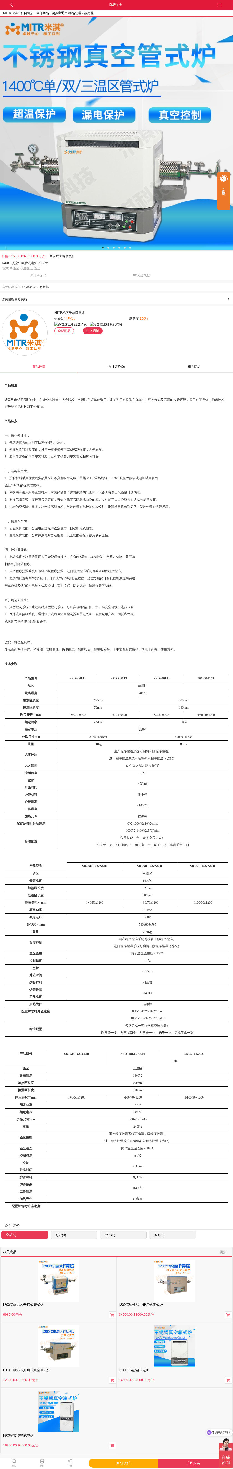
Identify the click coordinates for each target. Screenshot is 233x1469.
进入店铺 (92, 331)
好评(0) (61, 1235)
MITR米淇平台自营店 (18, 13)
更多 (223, 1252)
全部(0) (11, 1235)
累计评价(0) (116, 366)
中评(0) (110, 1235)
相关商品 (194, 366)
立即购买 (193, 1463)
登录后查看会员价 (62, 256)
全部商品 (42, 13)
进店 (41, 1466)
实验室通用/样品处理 (66, 13)
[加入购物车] (112, 1314)
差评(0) (159, 1235)
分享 (69, 1466)
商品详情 (39, 366)
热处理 (89, 13)
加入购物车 (124, 1463)
